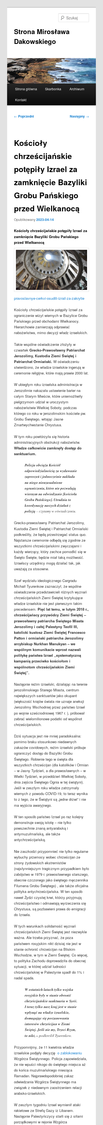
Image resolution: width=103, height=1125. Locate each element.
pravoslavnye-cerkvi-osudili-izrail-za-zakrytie (49, 298)
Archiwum (76, 88)
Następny (79, 116)
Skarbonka (53, 88)
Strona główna (26, 88)
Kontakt (20, 99)
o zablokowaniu (69, 1052)
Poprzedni (24, 116)
